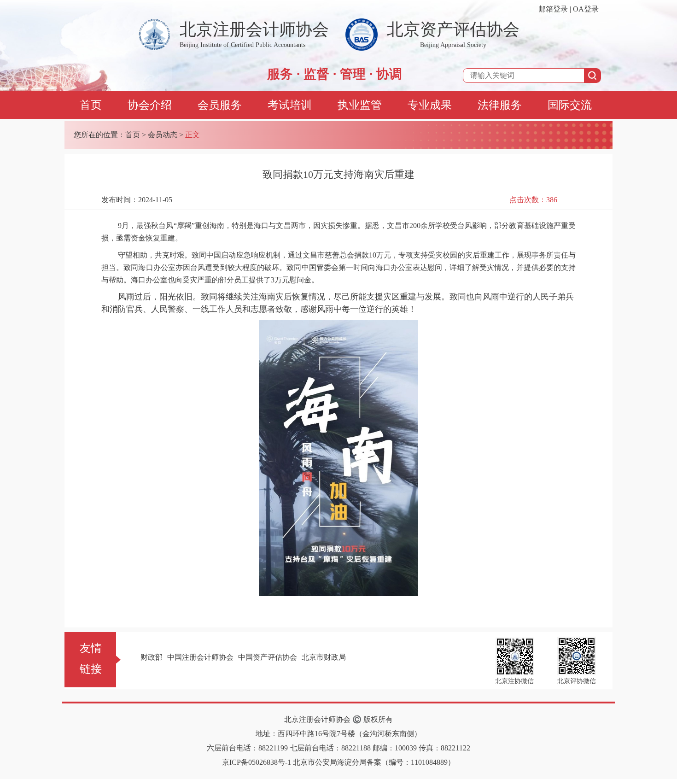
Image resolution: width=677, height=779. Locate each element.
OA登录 (586, 9)
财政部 (151, 657)
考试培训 (290, 105)
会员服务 (220, 105)
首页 (91, 105)
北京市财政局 (324, 657)
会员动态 (162, 135)
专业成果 (430, 105)
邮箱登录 (553, 9)
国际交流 (570, 105)
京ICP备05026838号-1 (256, 762)
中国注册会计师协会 (200, 657)
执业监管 (360, 105)
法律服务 (500, 105)
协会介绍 (150, 105)
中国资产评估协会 (267, 657)
